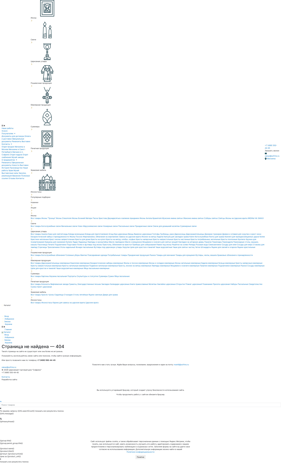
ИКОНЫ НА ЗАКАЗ (256, 218)
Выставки (26, 141)
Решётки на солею (180, 244)
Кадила (160, 237)
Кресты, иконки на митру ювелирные (135, 266)
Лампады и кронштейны (98, 242)
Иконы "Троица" (48, 218)
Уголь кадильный (68, 247)
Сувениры (103, 276)
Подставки (72, 244)
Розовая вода (202, 244)
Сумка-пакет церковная (41, 287)
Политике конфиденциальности (140, 452)
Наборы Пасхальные (239, 284)
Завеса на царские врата (130, 237)
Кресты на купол (98, 239)
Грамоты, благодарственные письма (85, 284)
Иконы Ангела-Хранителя (151, 218)
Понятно (140, 457)
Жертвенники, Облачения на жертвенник (101, 237)
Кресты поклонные (229, 239)
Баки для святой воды (58, 234)
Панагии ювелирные (209, 266)
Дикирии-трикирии (213, 234)
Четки (198, 247)
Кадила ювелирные (209, 263)
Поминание (207, 284)
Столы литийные (80, 295)
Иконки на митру (149, 237)
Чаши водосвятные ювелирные (70, 268)
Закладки (105, 284)
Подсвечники (61, 244)
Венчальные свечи (69, 226)
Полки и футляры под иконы (90, 244)
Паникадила (227, 242)
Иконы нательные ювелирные (188, 263)
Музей (16, 170)
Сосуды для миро (245, 244)
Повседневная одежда (97, 255)
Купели (69, 242)
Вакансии (16, 176)
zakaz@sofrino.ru (272, 156)
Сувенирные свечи (188, 226)
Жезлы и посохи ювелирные (136, 263)
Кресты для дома (83, 239)
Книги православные (139, 284)
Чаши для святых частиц (184, 247)
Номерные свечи (110, 226)
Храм (11, 170)
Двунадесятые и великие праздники (123, 218)
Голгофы (156, 234)
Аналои (44, 234)
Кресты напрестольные (163, 239)
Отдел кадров (16, 154)
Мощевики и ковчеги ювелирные (185, 266)
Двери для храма (110, 295)
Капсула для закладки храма (176, 237)
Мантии (83, 255)
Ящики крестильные (246, 247)
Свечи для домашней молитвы (166, 226)
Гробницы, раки (167, 234)
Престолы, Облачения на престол (117, 244)
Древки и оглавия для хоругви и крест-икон (241, 234)
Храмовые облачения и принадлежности (235, 255)
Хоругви (126, 247)
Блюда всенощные (76, 234)
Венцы (131, 234)
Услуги (4, 131)
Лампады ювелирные (161, 266)
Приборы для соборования (144, 244)
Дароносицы (180, 234)
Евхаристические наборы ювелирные (107, 263)
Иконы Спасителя (64, 218)
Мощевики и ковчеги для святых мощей (160, 242)
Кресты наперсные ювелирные (249, 263)
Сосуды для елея (229, 244)
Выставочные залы (10, 173)
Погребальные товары (118, 255)
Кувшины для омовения (55, 242)
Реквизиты (17, 141)
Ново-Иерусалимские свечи (90, 226)
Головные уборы (72, 255)
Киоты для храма (217, 237)
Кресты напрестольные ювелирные (46, 266)
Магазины (271, 158)
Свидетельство (255, 284)
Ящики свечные (95, 295)
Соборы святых (211, 218)
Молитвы (153, 284)
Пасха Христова (100, 218)
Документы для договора (13, 136)
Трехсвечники (54, 247)
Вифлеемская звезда (59, 284)
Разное (153, 255)
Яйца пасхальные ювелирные (96, 268)
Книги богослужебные (199, 237)
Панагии (208, 242)
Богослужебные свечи (51, 226)
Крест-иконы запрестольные (62, 239)
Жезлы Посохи (76, 237)
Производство (16, 168)
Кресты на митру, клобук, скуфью (121, 239)
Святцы (221, 218)
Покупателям (8, 133)
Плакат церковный (194, 284)
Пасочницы (43, 244)
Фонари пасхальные (85, 247)
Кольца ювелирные (227, 263)
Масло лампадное (117, 242)
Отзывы (12, 178)
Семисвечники (215, 244)
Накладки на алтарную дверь (191, 242)
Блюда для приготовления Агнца (99, 234)
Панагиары (217, 242)
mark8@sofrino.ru (181, 364)
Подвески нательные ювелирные (103, 266)
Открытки (181, 284)
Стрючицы (43, 247)
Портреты (72, 276)
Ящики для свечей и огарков (224, 247)
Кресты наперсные (144, 239)
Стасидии (68, 295)
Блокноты (45, 284)
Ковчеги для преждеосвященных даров (242, 237)
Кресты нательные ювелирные (75, 266)
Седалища (59, 295)
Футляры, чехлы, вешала (206, 255)
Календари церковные (120, 284)
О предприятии (8, 160)
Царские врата (92, 302)
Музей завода (18, 157)
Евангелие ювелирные (80, 263)
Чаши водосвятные (164, 247)
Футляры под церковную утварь (108, 247)
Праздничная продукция (139, 255)
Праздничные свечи (144, 226)
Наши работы (7, 128)
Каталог (7, 305)
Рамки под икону (164, 244)
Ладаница (82, 242)
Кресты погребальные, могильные (206, 239)
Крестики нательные (40, 239)
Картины (45, 276)
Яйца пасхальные (122, 276)
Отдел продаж (8, 147)
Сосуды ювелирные (255, 266)
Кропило (242, 239)
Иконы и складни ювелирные (162, 263)
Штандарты (206, 247)
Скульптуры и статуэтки (88, 276)
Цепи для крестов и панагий (143, 247)
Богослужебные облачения (53, 255)
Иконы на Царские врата (236, 218)
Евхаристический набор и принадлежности (50, 237)
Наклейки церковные (166, 284)
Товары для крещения (185, 255)
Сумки (111, 276)
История (6, 168)
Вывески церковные (143, 234)
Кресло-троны (47, 295)
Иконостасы (47, 302)
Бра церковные (121, 234)
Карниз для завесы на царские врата (69, 302)
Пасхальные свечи (126, 226)
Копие (262, 237)
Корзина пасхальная (58, 276)
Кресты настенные (182, 239)
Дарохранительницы (195, 234)
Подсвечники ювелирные (229, 266)
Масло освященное (133, 242)
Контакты (6, 144)
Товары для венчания (166, 255)
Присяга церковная (221, 284)
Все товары (36, 218)
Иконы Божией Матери (82, 218)
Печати (51, 244)
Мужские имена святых (172, 218)
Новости (16, 165)
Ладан (75, 242)
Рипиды (192, 244)
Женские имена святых (193, 218)
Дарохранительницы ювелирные (55, 263)
